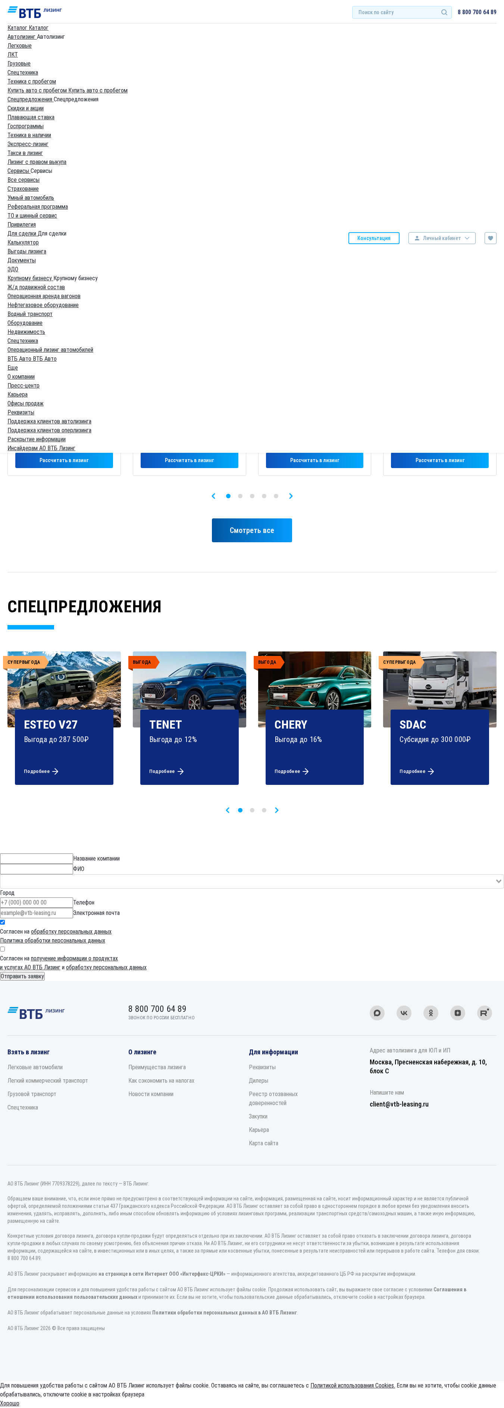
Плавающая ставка (30, 117)
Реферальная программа (37, 206)
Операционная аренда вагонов (44, 296)
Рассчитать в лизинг (64, 460)
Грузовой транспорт (31, 1094)
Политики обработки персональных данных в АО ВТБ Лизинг (224, 1313)
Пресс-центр (23, 385)
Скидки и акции (25, 108)
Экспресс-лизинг (27, 144)
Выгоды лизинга (26, 251)
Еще (12, 367)
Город (7, 892)
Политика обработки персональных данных (52, 940)
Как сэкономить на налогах (161, 1080)
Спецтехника (22, 72)
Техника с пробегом (31, 81)
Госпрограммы (25, 126)
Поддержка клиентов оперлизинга (49, 430)
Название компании (96, 858)
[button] (228, 496)
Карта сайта (263, 1143)
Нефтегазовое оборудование (43, 305)
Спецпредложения (30, 99)
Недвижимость (26, 331)
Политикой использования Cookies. (352, 1385)
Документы (21, 260)
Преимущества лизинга (157, 1067)
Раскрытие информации (36, 439)
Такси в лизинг (25, 153)
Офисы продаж (25, 403)
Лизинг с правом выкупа (36, 161)
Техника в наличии (29, 135)
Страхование (23, 188)
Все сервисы (23, 179)
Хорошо (9, 1403)
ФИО (78, 868)
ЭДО (12, 269)
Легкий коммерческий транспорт (47, 1080)
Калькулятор (23, 242)
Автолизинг (22, 36)
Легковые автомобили (35, 1067)
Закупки (258, 1116)
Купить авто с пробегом (37, 90)
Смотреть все (252, 530)
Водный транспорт (30, 314)
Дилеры (258, 1080)
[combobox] (252, 881)
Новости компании (150, 1094)
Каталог (18, 27)
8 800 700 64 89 (477, 12)
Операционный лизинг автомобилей (50, 349)
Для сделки (22, 233)
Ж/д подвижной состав (36, 287)
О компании (21, 376)
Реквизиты (20, 412)
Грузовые (19, 63)
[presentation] (213, 496)
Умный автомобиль (30, 197)
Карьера (17, 394)
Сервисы (19, 170)
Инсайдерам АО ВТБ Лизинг (41, 448)
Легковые (19, 45)
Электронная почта (96, 912)
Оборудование (25, 322)
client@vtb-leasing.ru (399, 1104)
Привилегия (21, 224)
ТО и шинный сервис (32, 215)
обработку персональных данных (71, 931)
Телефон (83, 902)
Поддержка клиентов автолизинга (49, 421)
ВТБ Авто (20, 358)
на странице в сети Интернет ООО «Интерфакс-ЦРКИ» (161, 1274)
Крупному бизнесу (30, 278)
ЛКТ (12, 54)
